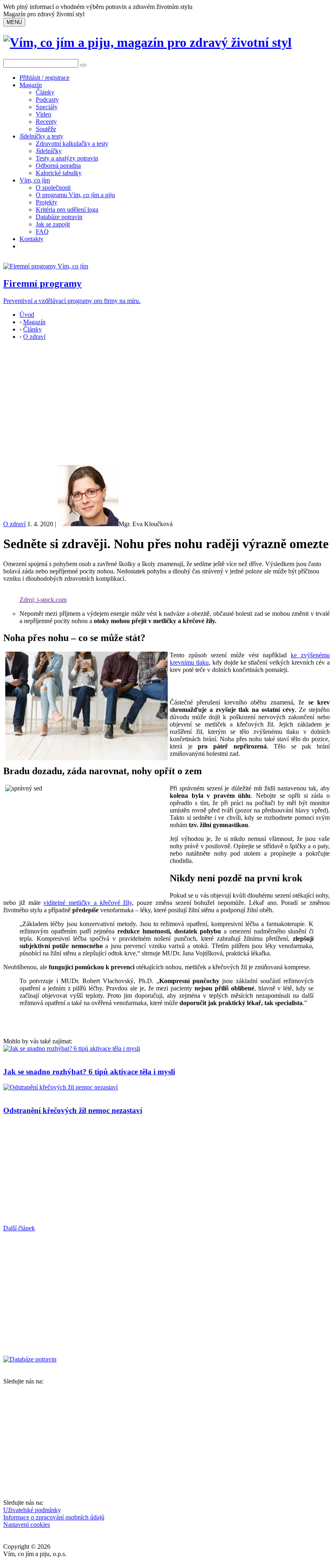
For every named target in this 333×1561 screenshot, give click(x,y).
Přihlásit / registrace (44, 77)
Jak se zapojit (53, 224)
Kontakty (31, 238)
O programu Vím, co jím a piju (75, 194)
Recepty (46, 121)
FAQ (42, 231)
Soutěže (46, 128)
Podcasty (47, 99)
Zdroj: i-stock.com (43, 599)
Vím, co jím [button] (34, 180)
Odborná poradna (58, 165)
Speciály (47, 106)
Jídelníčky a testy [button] (41, 136)
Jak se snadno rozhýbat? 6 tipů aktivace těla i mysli (89, 1071)
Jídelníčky (49, 150)
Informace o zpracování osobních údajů (53, 1517)
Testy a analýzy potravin (67, 158)
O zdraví (34, 336)
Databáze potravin (59, 216)
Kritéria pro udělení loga (67, 209)
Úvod (26, 314)
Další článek (19, 1228)
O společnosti (53, 187)
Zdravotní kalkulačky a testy (72, 143)
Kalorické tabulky (59, 172)
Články (45, 92)
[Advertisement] (166, 404)
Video (43, 114)
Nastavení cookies (26, 1524)
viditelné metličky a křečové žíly (87, 902)
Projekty (46, 202)
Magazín (30, 84)
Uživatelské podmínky (32, 1509)
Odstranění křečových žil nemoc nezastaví (72, 1110)
